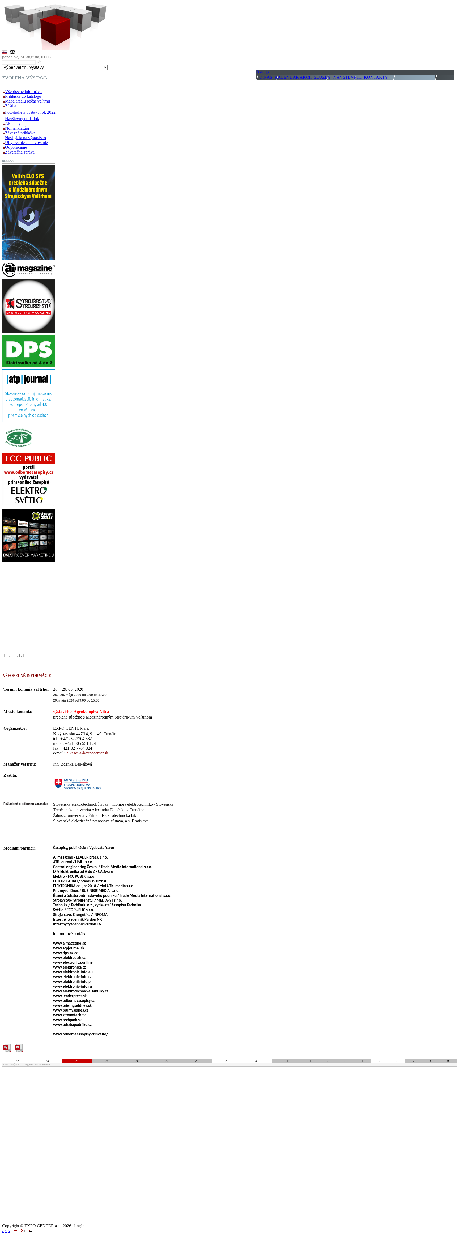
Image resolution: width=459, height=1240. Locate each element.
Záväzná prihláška (20, 133)
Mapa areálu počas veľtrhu (27, 101)
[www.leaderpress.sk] (28, 275)
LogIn (79, 1226)
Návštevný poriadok (22, 118)
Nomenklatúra (17, 128)
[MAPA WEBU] (15, 1230)
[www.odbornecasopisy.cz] (28, 504)
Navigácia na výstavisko (25, 137)
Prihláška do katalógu (23, 96)
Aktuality (13, 123)
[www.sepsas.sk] (19, 449)
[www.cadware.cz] (28, 365)
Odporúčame (16, 147)
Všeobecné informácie (23, 91)
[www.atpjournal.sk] (28, 421)
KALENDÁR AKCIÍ (293, 77)
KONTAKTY (376, 77)
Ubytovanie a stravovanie (26, 142)
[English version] (12, 52)
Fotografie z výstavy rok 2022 (30, 112)
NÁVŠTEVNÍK (347, 77)
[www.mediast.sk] (28, 331)
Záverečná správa (20, 152)
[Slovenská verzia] (6, 52)
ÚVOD (262, 72)
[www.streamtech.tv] (28, 560)
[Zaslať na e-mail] (6, 1050)
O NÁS (265, 77)
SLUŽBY (322, 77)
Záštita (10, 106)
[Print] (18, 1048)
